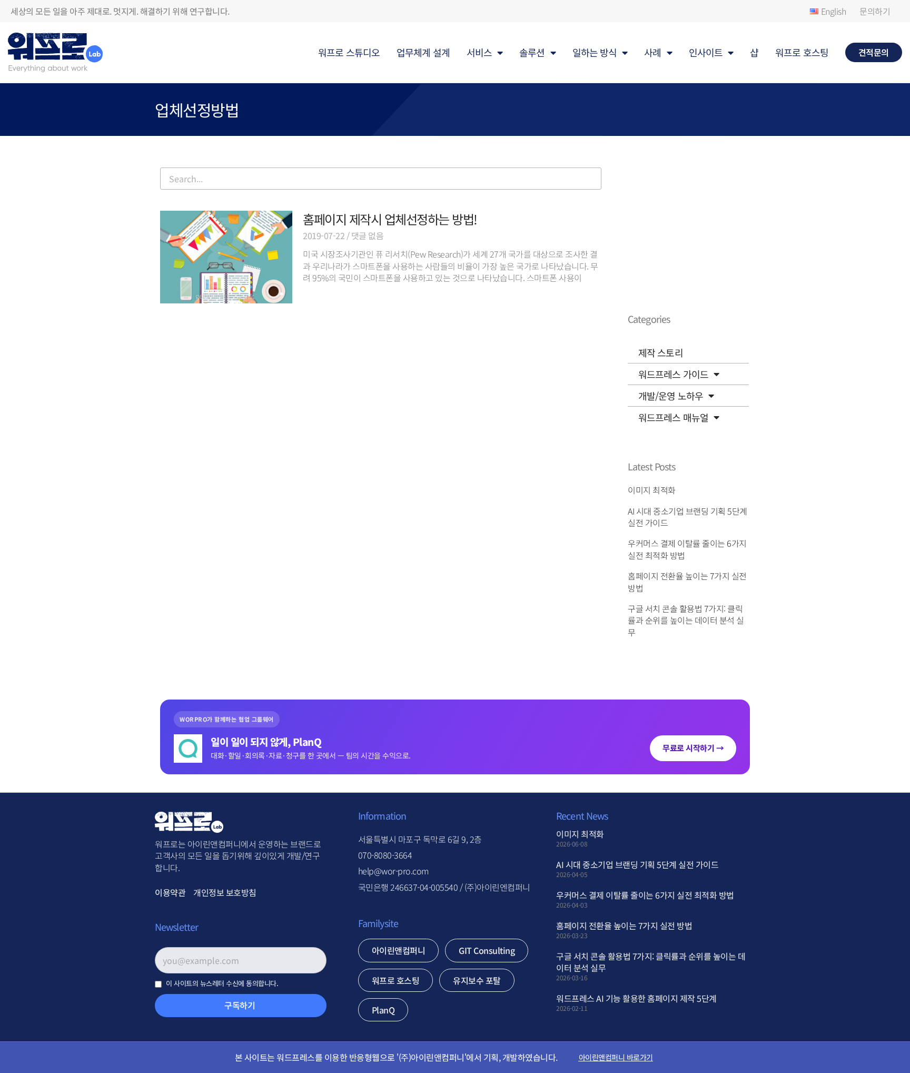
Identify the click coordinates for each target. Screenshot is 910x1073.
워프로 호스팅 (801, 52)
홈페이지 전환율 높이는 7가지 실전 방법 (687, 581)
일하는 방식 (594, 52)
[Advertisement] (380, 440)
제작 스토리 (660, 352)
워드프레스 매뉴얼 (673, 417)
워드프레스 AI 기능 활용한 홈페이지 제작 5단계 (636, 998)
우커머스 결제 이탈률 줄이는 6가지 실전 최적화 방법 (687, 549)
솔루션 (532, 52)
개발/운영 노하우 (670, 395)
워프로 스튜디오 (349, 52)
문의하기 (874, 11)
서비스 (479, 52)
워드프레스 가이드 (673, 374)
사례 (652, 52)
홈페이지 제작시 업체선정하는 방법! (390, 219)
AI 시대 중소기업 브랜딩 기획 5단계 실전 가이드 (687, 517)
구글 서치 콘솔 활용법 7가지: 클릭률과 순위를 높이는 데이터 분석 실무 (686, 620)
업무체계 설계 (423, 52)
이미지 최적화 (652, 490)
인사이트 (706, 52)
